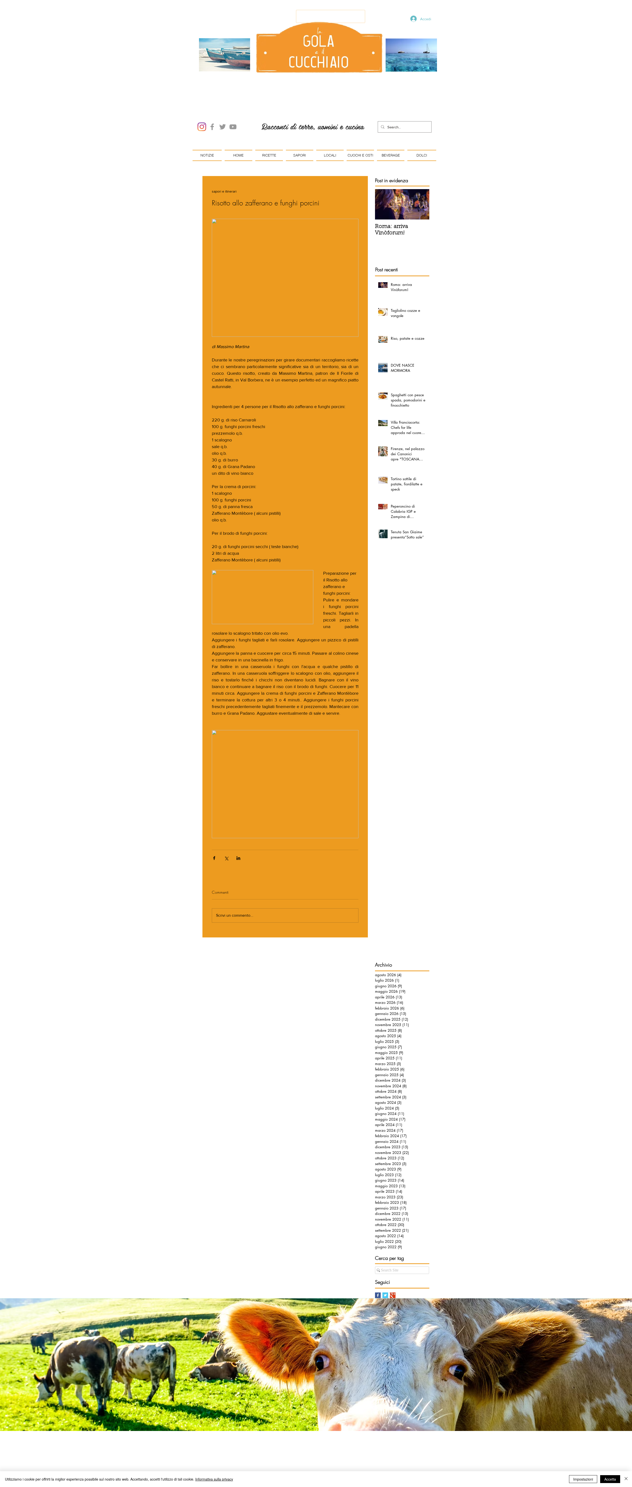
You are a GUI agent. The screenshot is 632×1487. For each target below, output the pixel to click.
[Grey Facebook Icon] (212, 126)
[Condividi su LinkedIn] (238, 858)
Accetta (610, 1479)
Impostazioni (583, 1479)
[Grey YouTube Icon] (233, 126)
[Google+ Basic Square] (392, 1295)
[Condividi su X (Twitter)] (226, 858)
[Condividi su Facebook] (214, 858)
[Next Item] (421, 204)
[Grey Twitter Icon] (222, 126)
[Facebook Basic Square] (378, 1295)
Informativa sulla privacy (214, 1479)
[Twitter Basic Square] (385, 1295)
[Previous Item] (383, 204)
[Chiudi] (626, 1479)
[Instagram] (202, 126)
